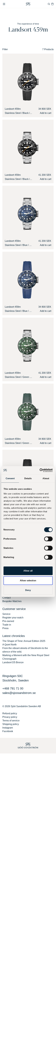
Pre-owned (8, 621)
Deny (28, 590)
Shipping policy (10, 724)
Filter (5, 49)
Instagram (7, 727)
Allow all (28, 570)
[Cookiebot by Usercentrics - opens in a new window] (40, 470)
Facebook (7, 731)
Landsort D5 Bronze (13, 662)
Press (5, 628)
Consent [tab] (10, 478)
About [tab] (46, 478)
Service (6, 614)
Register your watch (12, 617)
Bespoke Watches (12, 601)
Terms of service (11, 720)
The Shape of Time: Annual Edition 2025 (23, 641)
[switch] (48, 538)
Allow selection (28, 580)
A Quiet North (9, 644)
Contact (6, 597)
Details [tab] (28, 478)
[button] (4, 4)
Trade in (6, 624)
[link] (28, 4)
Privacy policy (9, 717)
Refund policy (9, 713)
